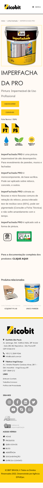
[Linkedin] (25, 402)
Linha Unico (37, 306)
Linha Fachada (12, 21)
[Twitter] (33, 402)
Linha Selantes (15, 306)
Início (3, 21)
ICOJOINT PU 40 (11, 308)
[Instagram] (9, 402)
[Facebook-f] (17, 402)
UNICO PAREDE (32, 308)
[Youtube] (13, 409)
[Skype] (21, 409)
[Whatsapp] (29, 409)
